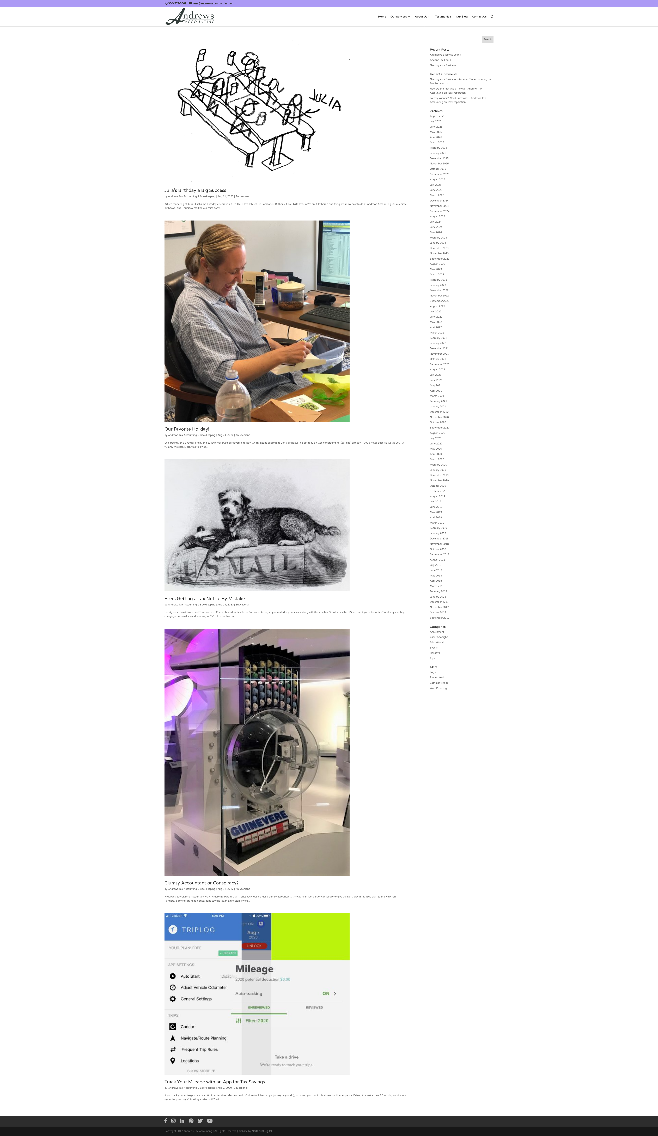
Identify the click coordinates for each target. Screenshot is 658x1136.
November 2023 (439, 253)
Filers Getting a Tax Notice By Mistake (204, 598)
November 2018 (439, 544)
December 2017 (439, 601)
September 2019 (439, 491)
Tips (432, 658)
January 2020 (438, 470)
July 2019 (435, 501)
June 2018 (436, 570)
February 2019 (438, 528)
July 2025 (435, 184)
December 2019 (439, 475)
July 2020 (435, 438)
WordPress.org (438, 688)
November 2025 (439, 163)
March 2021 (437, 396)
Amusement (243, 196)
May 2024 (436, 232)
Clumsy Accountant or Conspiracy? (201, 883)
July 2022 (435, 311)
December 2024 (439, 200)
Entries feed (437, 677)
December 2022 (439, 290)
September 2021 (439, 364)
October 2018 (438, 549)
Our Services (399, 16)
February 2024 (438, 237)
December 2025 (439, 158)
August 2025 (437, 179)
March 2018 (437, 586)
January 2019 (438, 533)
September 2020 (439, 427)
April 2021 (436, 390)
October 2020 (438, 422)
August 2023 (437, 264)
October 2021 (438, 359)
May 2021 (436, 385)
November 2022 (439, 295)
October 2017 (438, 612)
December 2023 (439, 248)
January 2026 (438, 153)
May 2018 (436, 575)
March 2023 (437, 274)
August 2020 (437, 433)
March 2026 (437, 142)
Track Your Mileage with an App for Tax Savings (214, 1082)
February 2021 (438, 401)
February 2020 (438, 464)
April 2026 (436, 137)
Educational (242, 604)
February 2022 (438, 338)
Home (382, 16)
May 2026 (436, 132)
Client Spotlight (439, 637)
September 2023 (439, 258)
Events (434, 647)
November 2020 (439, 417)
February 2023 (438, 279)
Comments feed (439, 682)
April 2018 (436, 580)
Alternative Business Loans (445, 54)
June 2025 (436, 190)
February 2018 (438, 591)
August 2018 (437, 559)
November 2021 (439, 353)
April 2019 (436, 517)
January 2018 (438, 596)
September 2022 (439, 301)
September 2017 (439, 617)
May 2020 (436, 448)
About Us (421, 16)
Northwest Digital (262, 1131)
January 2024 (438, 242)
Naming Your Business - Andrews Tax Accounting (458, 79)
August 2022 (437, 306)
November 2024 (439, 206)
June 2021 (436, 380)
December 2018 (439, 538)
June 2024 (436, 227)
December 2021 (439, 348)
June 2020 (436, 443)
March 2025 (437, 195)
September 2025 (439, 174)
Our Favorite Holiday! (186, 429)
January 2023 (438, 285)
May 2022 (436, 322)
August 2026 (437, 116)
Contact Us (479, 16)
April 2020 (436, 454)
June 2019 (436, 506)
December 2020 (439, 412)
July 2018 (435, 565)
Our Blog (462, 16)
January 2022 (438, 343)
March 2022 (437, 332)
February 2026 (438, 147)
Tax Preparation (439, 83)
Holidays (435, 653)
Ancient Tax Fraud (440, 60)
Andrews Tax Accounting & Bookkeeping (191, 196)
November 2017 (439, 607)
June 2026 (436, 126)
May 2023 (436, 269)
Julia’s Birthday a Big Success (195, 190)
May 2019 (436, 512)
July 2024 (435, 221)
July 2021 (435, 374)
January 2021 (438, 406)
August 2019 (437, 496)
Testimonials (443, 16)
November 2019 (439, 480)
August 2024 (437, 216)
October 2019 (438, 485)
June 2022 (436, 316)
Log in (433, 672)
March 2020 (437, 459)
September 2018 (439, 554)
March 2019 (437, 522)
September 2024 (439, 211)
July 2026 (435, 121)
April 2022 (436, 327)
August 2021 (437, 369)
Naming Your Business (443, 65)
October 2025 (438, 169)
